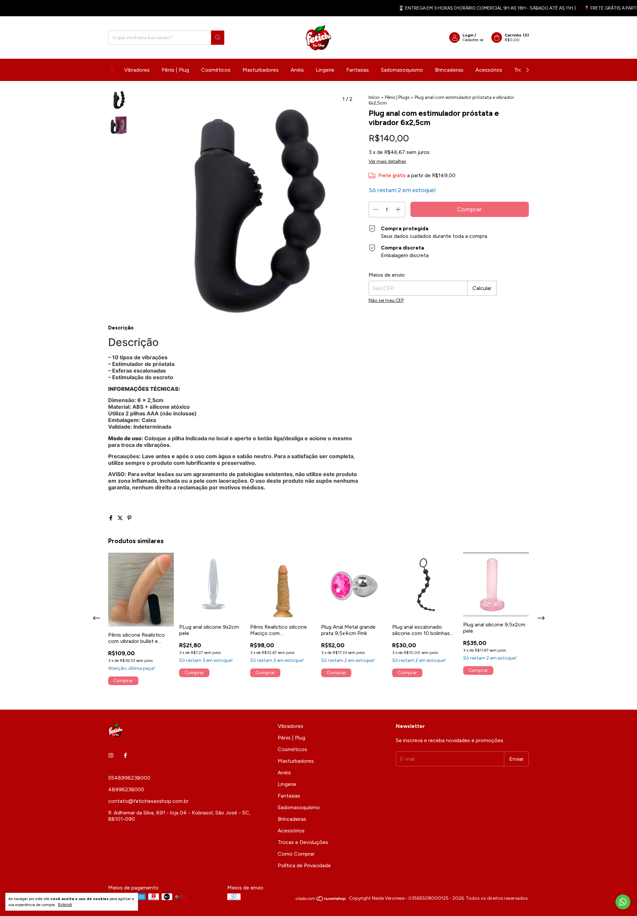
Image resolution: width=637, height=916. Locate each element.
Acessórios (488, 70)
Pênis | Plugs (397, 97)
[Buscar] (217, 38)
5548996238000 (129, 778)
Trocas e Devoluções (303, 842)
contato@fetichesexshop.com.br (148, 801)
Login (467, 35)
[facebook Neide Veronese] (125, 755)
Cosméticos (216, 70)
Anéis (297, 70)
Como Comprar (296, 854)
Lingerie (325, 70)
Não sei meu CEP (386, 300)
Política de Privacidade (304, 865)
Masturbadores (261, 70)
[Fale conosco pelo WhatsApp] (622, 901)
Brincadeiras (449, 70)
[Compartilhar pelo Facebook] (111, 518)
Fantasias (357, 70)
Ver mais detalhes (387, 161)
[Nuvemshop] (321, 900)
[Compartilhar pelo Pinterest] (129, 518)
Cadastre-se (472, 39)
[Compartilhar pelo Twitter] (120, 518)
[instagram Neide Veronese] (110, 755)
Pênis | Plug (175, 70)
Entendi (65, 904)
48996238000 (126, 789)
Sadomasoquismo (402, 70)
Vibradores (137, 70)
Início (374, 97)
